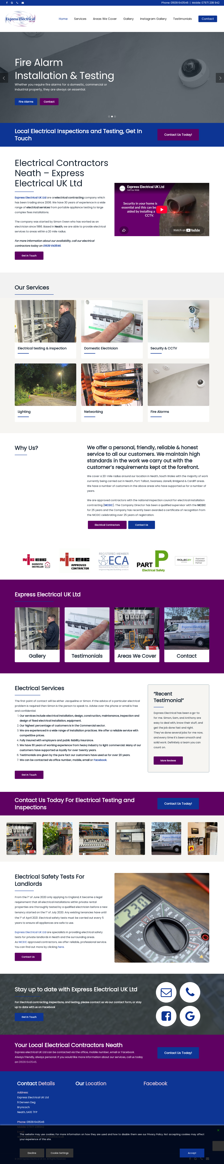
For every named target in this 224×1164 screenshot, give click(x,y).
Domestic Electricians (33, 102)
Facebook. (100, 760)
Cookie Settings (60, 1153)
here (61, 947)
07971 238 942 (210, 3)
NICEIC (23, 942)
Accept (192, 1153)
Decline (32, 1153)
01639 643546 (179, 3)
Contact (62, 102)
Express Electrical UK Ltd (30, 197)
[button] (178, 134)
